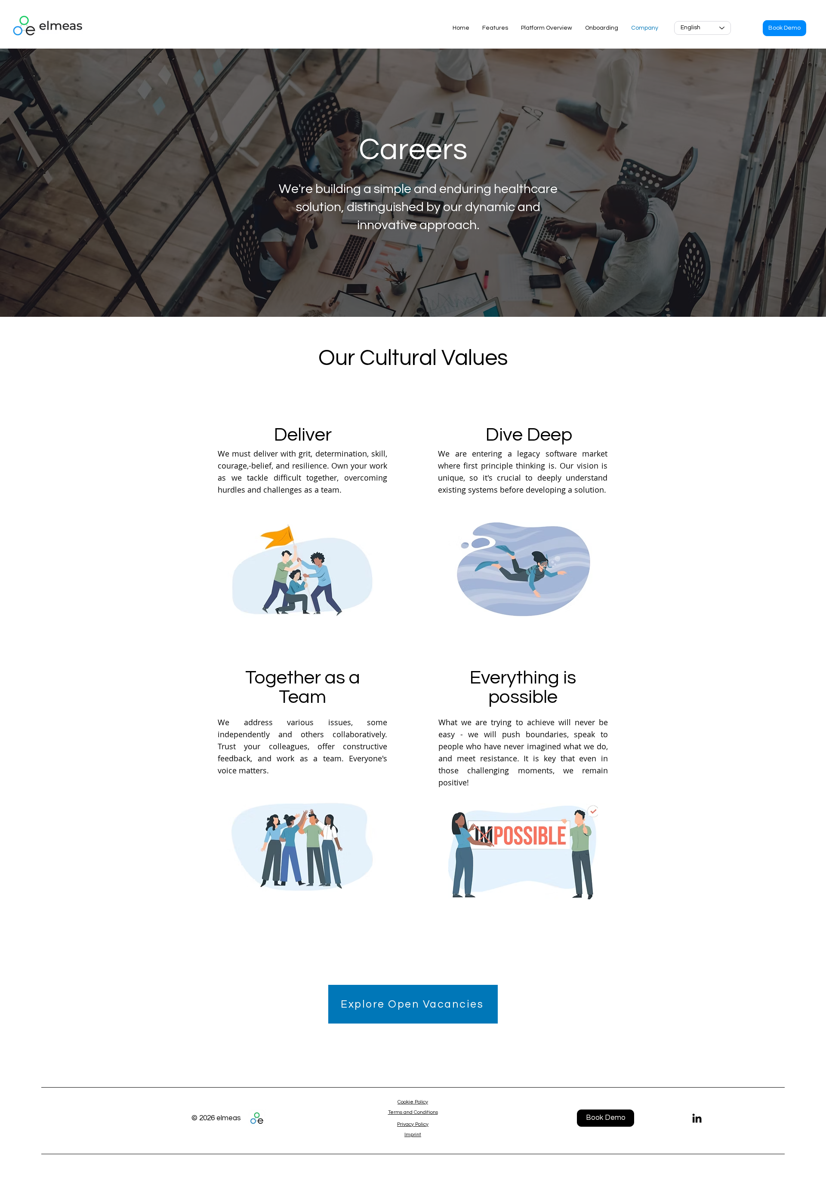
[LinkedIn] (696, 1118)
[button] (784, 28)
